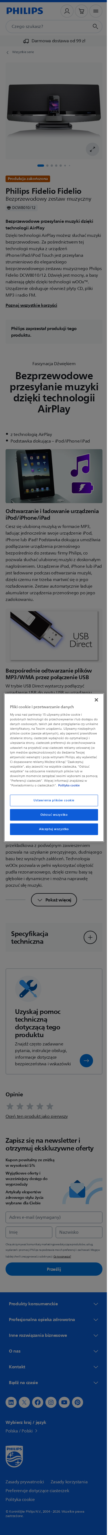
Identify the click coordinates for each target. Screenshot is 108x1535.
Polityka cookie (40, 787)
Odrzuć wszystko (52, 817)
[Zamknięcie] (94, 697)
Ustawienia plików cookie (52, 802)
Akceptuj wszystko (52, 831)
